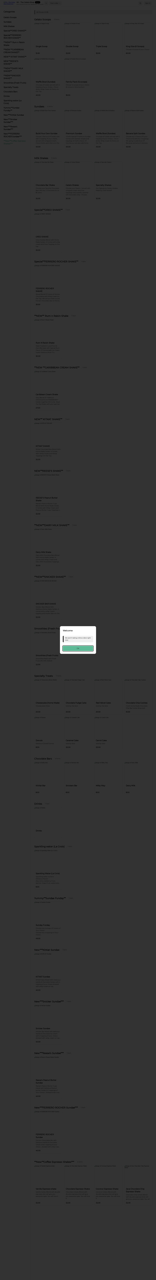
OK (78, 648)
